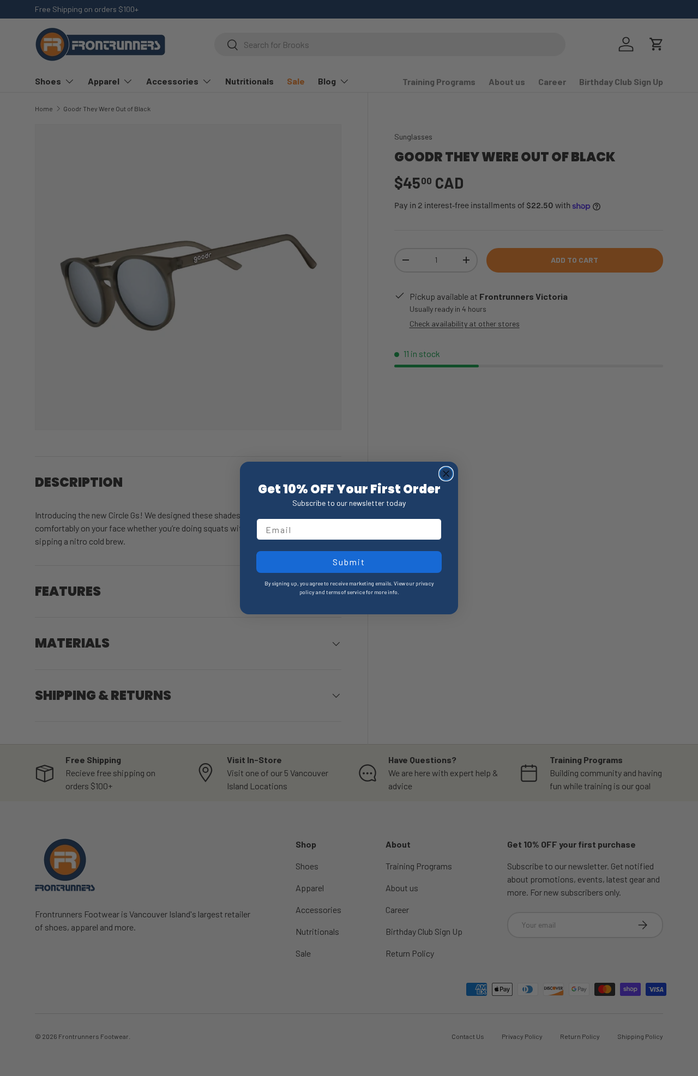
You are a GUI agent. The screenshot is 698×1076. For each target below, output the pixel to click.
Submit (349, 562)
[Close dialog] (446, 473)
